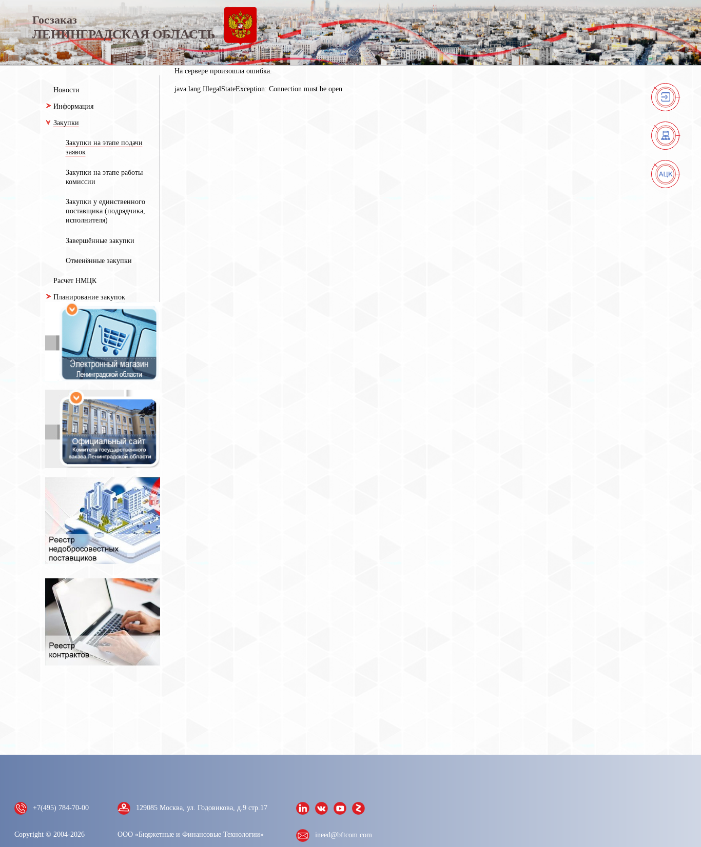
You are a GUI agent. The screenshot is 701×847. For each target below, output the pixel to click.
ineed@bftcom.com (343, 835)
